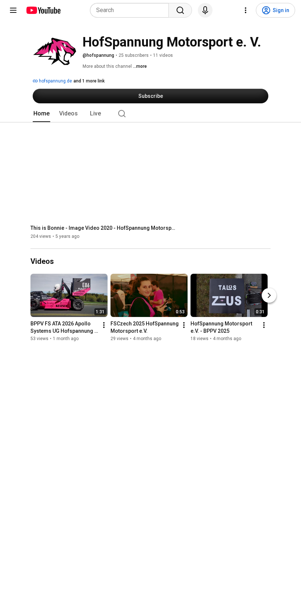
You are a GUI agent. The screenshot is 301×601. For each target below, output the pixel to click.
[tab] (41, 113)
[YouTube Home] (43, 10)
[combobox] (131, 10)
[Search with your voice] (205, 10)
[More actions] (104, 325)
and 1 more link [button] (89, 81)
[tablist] (150, 113)
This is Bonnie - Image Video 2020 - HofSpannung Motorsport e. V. (104, 228)
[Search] (180, 10)
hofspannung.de (55, 81)
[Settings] (245, 10)
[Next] (269, 295)
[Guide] (13, 10)
